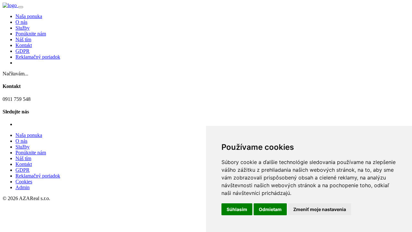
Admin (22, 187)
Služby (22, 28)
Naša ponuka (28, 16)
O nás (21, 22)
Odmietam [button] (270, 209)
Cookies (23, 181)
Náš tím (23, 39)
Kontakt (23, 45)
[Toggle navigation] (20, 7)
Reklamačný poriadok (37, 57)
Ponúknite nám (30, 33)
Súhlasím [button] (237, 209)
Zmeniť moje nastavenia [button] (319, 209)
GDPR (22, 51)
